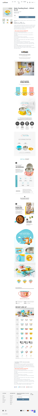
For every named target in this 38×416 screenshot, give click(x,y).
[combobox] (33, 2)
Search (4, 402)
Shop (3, 398)
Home (3, 395)
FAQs (11, 404)
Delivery (11, 396)
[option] (32, 394)
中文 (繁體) (31, 394)
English (32, 2)
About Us (11, 395)
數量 (15, 15)
